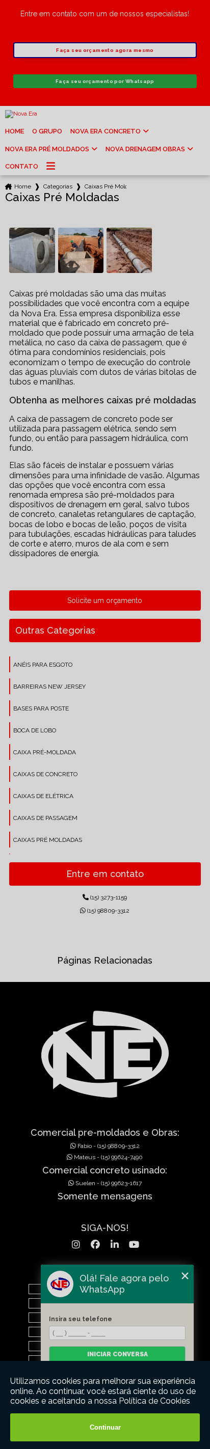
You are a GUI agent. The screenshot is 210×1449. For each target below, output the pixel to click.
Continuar (105, 1427)
